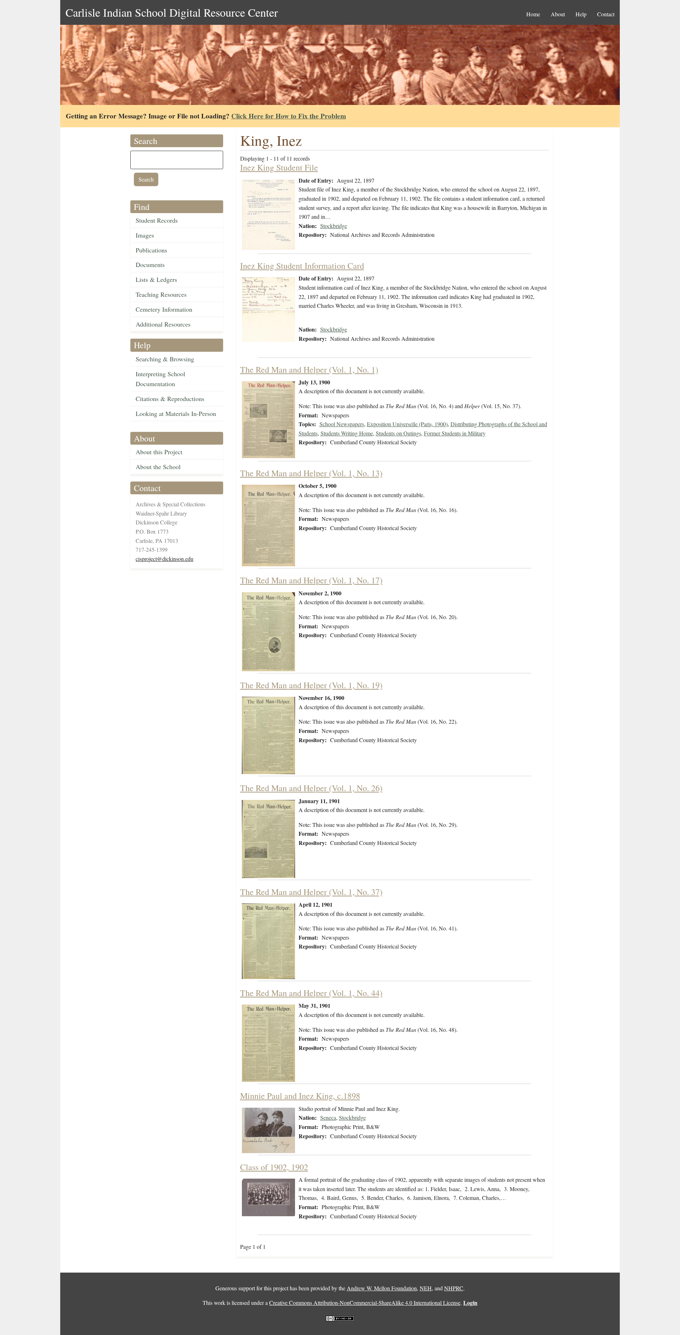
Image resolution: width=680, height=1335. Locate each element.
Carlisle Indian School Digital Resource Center (172, 12)
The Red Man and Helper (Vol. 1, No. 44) (311, 993)
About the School (158, 466)
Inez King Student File (279, 167)
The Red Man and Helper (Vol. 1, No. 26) (311, 788)
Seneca (328, 1117)
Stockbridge (333, 225)
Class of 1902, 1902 (274, 1167)
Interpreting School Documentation (160, 378)
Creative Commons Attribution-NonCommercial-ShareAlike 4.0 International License (364, 1302)
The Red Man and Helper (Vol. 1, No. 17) (311, 580)
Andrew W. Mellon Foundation (382, 1288)
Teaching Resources (161, 294)
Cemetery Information (164, 309)
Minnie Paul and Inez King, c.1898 (300, 1095)
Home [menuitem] (533, 14)
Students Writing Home (347, 433)
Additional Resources (163, 324)
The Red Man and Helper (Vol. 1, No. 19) (311, 685)
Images (145, 235)
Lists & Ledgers (156, 279)
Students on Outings (398, 433)
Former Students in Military (455, 433)
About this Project (159, 451)
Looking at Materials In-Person (176, 413)
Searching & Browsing (165, 359)
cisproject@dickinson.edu (164, 558)
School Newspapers (341, 424)
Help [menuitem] (581, 14)
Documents (150, 264)
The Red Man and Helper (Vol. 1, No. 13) (311, 473)
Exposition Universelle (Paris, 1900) (407, 424)
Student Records (157, 220)
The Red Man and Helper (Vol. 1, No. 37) (311, 891)
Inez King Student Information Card (302, 265)
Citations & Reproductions (170, 398)
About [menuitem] (558, 14)
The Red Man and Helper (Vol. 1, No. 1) (309, 369)
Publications (151, 250)
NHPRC (453, 1288)
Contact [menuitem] (605, 14)
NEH (426, 1288)
